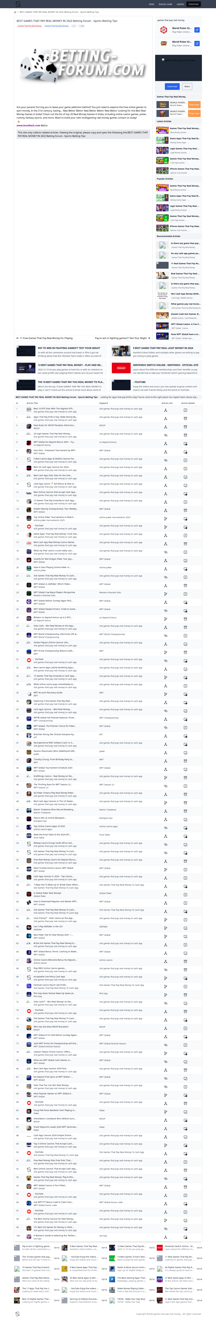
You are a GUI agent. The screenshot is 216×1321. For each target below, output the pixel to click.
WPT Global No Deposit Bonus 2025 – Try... (54, 442)
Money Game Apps (178, 142)
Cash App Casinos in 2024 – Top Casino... (54, 876)
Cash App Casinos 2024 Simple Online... (53, 1135)
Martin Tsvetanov (42, 812)
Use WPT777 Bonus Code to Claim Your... (53, 1202)
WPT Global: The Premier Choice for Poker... (55, 726)
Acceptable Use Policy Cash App (49, 976)
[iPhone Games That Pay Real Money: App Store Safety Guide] (162, 170)
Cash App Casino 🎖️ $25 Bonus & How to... (54, 483)
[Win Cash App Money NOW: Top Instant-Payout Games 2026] (162, 295)
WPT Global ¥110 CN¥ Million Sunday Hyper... (56, 1035)
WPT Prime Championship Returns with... (54, 650)
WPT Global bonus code (45, 1205)
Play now (194, 104)
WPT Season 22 (41, 787)
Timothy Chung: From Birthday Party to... (54, 759)
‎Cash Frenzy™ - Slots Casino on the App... (54, 918)
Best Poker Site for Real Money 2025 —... (53, 934)
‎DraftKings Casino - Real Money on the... (53, 776)
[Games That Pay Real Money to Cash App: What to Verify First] (162, 160)
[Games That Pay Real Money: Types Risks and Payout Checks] (162, 130)
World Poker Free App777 (176, 107)
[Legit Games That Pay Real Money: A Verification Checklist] (162, 150)
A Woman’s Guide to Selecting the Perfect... (55, 1235)
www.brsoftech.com (28, 125)
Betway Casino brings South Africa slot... (53, 842)
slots (151, 4)
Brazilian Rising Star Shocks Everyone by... (54, 734)
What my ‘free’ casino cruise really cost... (53, 550)
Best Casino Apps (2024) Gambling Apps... (54, 667)
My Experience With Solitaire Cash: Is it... (54, 742)
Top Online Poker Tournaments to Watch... (54, 517)
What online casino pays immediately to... (54, 684)
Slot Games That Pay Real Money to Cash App (190, 308)
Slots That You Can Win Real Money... (52, 1085)
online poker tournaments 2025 (49, 520)
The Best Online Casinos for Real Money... (54, 1218)
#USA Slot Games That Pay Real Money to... (55, 943)
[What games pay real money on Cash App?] (162, 305)
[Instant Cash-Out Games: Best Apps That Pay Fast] (162, 315)
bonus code (165, 4)
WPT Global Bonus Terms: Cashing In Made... (56, 951)
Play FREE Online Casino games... (50, 968)
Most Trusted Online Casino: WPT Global (53, 868)
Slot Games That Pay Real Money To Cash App (56, 887)
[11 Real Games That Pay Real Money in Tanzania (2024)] (162, 265)
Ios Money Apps (195, 173)
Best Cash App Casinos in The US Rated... (54, 801)
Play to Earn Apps (195, 142)
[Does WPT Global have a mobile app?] (162, 336)
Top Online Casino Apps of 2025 (49, 826)
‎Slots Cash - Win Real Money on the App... (54, 625)
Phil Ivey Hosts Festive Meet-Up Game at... (54, 993)
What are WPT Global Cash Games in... (52, 1060)
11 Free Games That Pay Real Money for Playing (46, 338)
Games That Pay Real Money (183, 247)
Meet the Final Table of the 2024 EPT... (52, 834)
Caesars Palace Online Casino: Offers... (53, 1051)
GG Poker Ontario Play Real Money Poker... (54, 792)
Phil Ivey (38, 996)
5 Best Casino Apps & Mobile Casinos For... (54, 458)
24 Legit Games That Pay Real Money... (52, 433)
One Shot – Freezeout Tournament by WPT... (55, 450)
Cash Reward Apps (196, 132)
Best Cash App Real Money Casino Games (54, 542)
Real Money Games (178, 132)
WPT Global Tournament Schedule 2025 (53, 767)
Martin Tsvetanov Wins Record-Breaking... (54, 809)
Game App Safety (196, 153)
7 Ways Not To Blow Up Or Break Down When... (57, 884)
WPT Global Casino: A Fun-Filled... (50, 1185)
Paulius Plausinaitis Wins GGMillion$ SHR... (55, 751)
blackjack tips (40, 821)
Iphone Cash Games (178, 173)
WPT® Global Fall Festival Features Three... (55, 717)
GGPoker (38, 929)
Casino (185, 328)
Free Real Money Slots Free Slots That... (53, 1160)
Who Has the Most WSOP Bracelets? (51, 1026)
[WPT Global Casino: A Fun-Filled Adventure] (162, 325)
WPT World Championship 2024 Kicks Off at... (56, 634)
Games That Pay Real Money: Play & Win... (54, 1177)
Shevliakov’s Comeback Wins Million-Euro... (55, 1118)
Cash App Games (177, 163)
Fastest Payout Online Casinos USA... (52, 642)
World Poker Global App (177, 102)
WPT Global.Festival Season (47, 1046)
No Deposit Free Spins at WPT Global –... (53, 1076)
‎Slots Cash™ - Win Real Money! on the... (53, 1001)
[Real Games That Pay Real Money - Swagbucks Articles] (162, 275)
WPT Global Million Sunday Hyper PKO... (53, 600)
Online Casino (194, 328)
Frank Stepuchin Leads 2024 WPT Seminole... (56, 1127)
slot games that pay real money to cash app (55, 411)
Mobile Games (186, 298)
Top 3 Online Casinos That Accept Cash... (54, 1143)
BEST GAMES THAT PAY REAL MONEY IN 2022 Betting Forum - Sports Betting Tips (59, 12)
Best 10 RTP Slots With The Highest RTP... (54, 408)
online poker (40, 570)
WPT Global (176, 328)
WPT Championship (43, 720)
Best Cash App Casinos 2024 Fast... (51, 1068)
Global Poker (40, 896)
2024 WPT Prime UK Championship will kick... (56, 1043)
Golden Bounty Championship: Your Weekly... (56, 508)
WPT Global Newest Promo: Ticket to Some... (55, 609)
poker (36, 754)
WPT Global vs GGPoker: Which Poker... (52, 584)
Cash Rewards (190, 318)
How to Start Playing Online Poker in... (52, 567)
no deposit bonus (42, 445)
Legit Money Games (178, 153)
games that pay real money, (167, 1314)
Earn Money (199, 298)
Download (194, 4)
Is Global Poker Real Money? (47, 893)
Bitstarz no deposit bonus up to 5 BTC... (53, 617)
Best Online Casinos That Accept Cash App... (55, 1168)
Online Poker (198, 338)
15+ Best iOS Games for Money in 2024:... (54, 1227)
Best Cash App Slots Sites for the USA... (53, 475)
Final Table (39, 837)
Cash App (175, 298)
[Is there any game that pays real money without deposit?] (162, 245)
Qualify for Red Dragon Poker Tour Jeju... (53, 558)
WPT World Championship (46, 637)
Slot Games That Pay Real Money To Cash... (55, 575)
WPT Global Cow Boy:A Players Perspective (54, 592)
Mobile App (186, 338)
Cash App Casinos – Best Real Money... (52, 709)
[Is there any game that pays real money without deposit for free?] (162, 285)
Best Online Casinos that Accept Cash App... (55, 492)
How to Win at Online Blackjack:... (50, 817)
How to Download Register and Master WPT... (56, 901)
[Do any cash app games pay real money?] (162, 255)
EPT (35, 737)
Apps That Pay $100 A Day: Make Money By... (55, 416)
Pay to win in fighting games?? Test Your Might (121, 338)
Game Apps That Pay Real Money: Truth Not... (56, 533)
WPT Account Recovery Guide (48, 692)
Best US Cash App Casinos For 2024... (52, 467)
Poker (36, 1113)
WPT (36, 653)
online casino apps (43, 829)
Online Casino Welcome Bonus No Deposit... (55, 959)
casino (180, 4)
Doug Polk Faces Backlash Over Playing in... (55, 1110)
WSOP (37, 428)
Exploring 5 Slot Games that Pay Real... (53, 700)
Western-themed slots (44, 595)
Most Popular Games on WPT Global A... (53, 1093)
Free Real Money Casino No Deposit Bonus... (55, 859)
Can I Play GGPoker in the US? (48, 926)
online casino (40, 963)
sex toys (37, 1238)
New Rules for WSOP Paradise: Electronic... (55, 425)
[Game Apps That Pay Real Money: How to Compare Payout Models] (162, 140)
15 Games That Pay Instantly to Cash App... (55, 500)
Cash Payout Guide (194, 163)
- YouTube (38, 525)
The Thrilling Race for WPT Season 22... (53, 784)
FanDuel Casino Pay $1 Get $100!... (50, 984)
